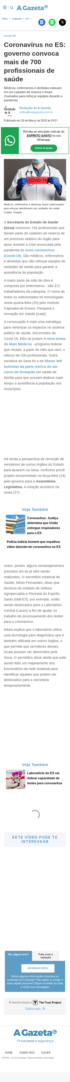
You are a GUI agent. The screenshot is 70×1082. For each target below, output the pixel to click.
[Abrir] (5, 8)
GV (27, 18)
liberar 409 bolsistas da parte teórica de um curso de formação (33, 366)
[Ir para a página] (31, 7)
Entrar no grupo (43, 148)
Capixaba (17, 18)
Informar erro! (38, 968)
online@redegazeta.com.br (36, 112)
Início (5, 18)
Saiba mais (33, 1008)
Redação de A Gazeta (35, 108)
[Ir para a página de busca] (11, 7)
